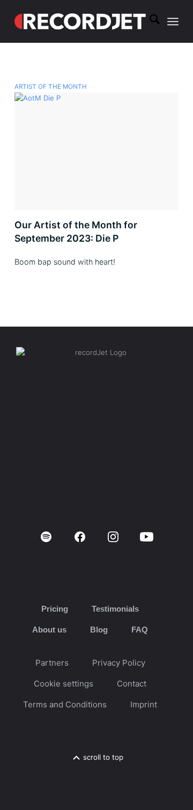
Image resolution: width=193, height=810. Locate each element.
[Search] (149, 21)
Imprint (143, 704)
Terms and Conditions (65, 704)
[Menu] (173, 21)
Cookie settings (63, 683)
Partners (52, 663)
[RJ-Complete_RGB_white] (80, 21)
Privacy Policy (118, 663)
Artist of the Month (50, 86)
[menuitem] (149, 21)
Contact (131, 683)
